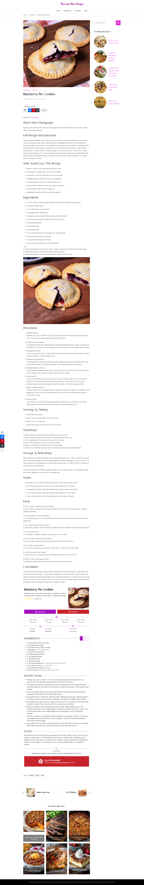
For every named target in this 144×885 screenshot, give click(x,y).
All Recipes (67, 11)
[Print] (37, 110)
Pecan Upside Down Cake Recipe (79, 838)
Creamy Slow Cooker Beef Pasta (113, 87)
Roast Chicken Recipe (56, 871)
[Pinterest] (34, 110)
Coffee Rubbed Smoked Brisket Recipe (56, 838)
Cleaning (78, 11)
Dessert (34, 90)
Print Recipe (41, 612)
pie (43, 775)
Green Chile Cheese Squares (114, 102)
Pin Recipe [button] (74, 612)
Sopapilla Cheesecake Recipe (79, 871)
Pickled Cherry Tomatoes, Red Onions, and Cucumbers (113, 72)
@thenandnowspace (60, 762)
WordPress (111, 882)
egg (38, 775)
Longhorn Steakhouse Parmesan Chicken (112, 57)
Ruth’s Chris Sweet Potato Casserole (33, 838)
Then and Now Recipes (47, 882)
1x (81, 638)
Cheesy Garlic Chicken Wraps (113, 41)
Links (86, 11)
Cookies (35, 117)
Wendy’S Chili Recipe (34, 871)
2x (84, 638)
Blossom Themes (94, 882)
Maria (24, 99)
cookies (32, 775)
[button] (25, 599)
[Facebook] (30, 110)
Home (58, 11)
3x (87, 638)
